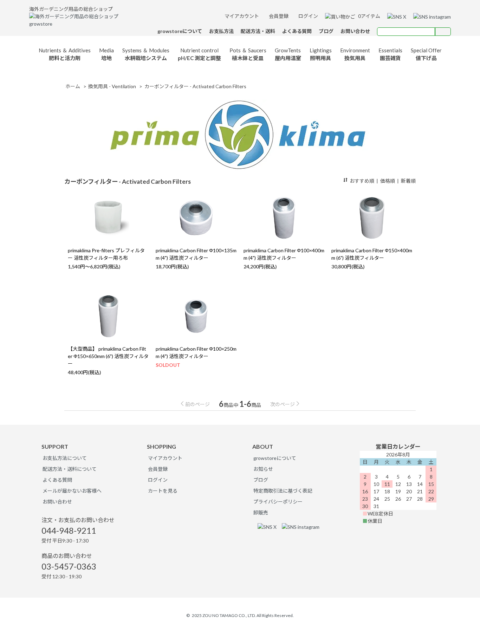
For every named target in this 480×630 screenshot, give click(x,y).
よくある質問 (57, 480)
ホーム (72, 86)
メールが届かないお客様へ (72, 491)
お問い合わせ (57, 502)
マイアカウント (241, 16)
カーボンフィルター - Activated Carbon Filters (195, 86)
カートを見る (162, 491)
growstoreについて (274, 458)
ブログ (260, 480)
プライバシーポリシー (278, 502)
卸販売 (260, 512)
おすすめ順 (362, 181)
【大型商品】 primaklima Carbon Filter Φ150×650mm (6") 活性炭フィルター (108, 356)
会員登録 (278, 16)
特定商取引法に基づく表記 (282, 491)
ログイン (307, 16)
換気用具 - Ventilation (112, 86)
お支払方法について (65, 458)
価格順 (387, 181)
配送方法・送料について (70, 469)
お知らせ (263, 469)
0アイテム (368, 16)
